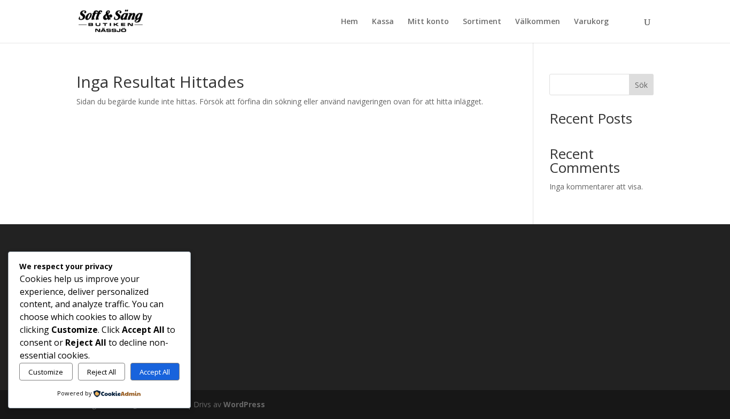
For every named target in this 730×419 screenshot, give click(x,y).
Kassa (383, 22)
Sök (641, 85)
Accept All (154, 372)
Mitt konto (428, 22)
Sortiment (482, 22)
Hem (349, 22)
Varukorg (591, 22)
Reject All (101, 372)
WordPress (244, 404)
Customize (45, 372)
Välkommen (537, 22)
